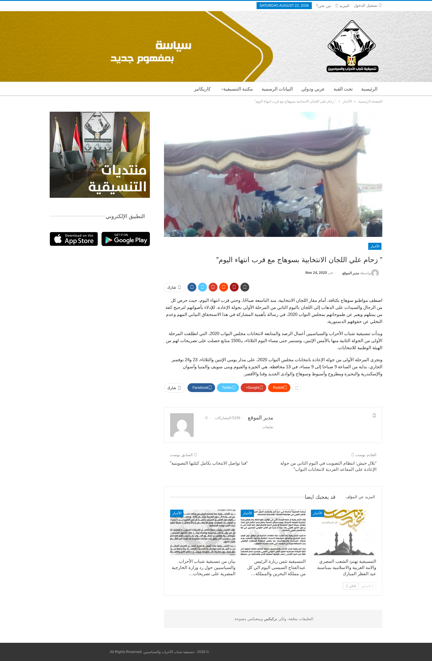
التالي (352, 586)
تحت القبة (343, 88)
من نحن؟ (323, 6)
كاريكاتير (202, 88)
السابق (366, 586)
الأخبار (374, 246)
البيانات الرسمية (277, 88)
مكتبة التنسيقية (238, 88)
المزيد (343, 6)
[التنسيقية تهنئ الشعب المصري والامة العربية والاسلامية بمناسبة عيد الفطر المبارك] (343, 532)
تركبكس (270, 619)
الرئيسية (369, 88)
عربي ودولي (313, 88)
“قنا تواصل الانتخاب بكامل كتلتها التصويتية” (209, 463)
